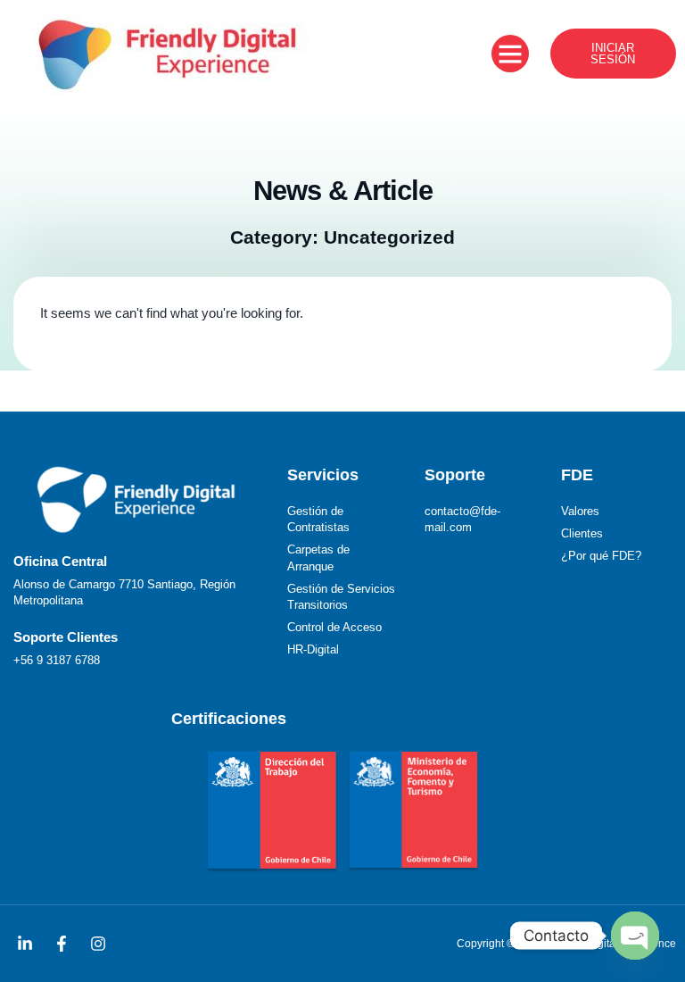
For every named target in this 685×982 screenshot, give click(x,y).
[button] (510, 53)
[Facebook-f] (61, 944)
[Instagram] (98, 944)
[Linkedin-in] (25, 944)
